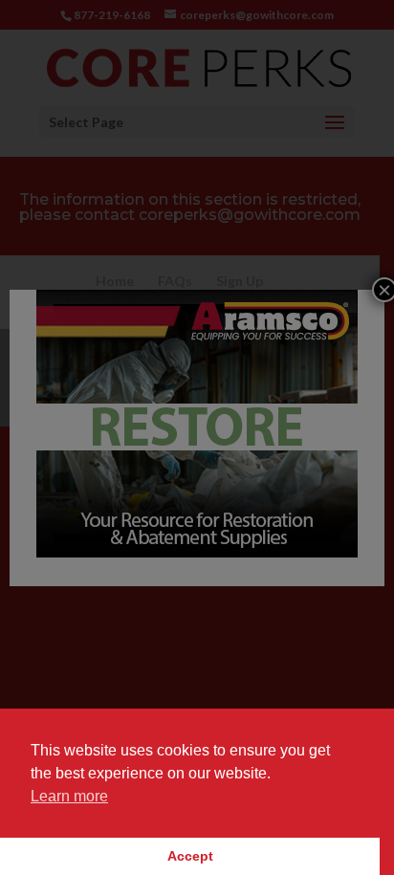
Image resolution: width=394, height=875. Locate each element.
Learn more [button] (69, 796)
